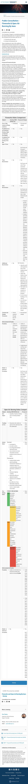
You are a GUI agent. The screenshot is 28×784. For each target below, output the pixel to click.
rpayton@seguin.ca (10, 723)
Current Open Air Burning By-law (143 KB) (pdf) (13, 733)
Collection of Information (9, 747)
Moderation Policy (6, 775)
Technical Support (21, 775)
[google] (14, 769)
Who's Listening (6, 709)
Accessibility (13, 775)
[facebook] (9, 769)
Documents (5, 729)
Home (5, 15)
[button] (2, 30)
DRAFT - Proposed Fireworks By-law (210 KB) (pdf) (13, 742)
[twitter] (12, 769)
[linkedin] (16, 769)
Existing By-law (5, 54)
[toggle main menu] (26, 2)
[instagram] (18, 769)
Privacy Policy (18, 772)
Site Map (17, 778)
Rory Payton (5, 714)
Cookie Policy (11, 778)
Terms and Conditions (9, 772)
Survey (14, 682)
